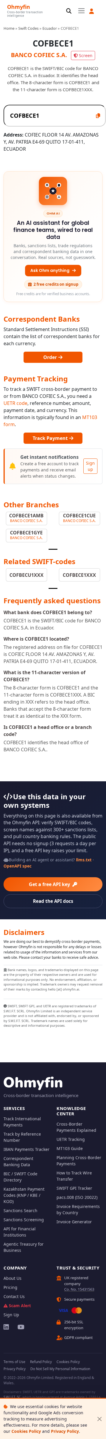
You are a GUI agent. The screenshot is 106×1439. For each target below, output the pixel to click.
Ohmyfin (18, 6)
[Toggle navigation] (81, 11)
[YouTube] (20, 1327)
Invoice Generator (74, 1221)
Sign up (90, 466)
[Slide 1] (53, 549)
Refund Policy (41, 1361)
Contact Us (14, 1296)
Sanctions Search (20, 1210)
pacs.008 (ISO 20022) (77, 1197)
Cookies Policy (26, 1431)
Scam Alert (20, 1305)
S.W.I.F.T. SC (12, 1397)
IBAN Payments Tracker (26, 1149)
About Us (12, 1278)
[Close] (99, 1419)
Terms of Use (14, 1361)
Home (9, 28)
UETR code (15, 403)
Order (50, 357)
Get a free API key (50, 884)
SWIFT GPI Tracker (74, 1188)
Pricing (10, 1287)
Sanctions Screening (24, 1219)
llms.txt (84, 860)
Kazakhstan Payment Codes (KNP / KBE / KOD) (24, 1195)
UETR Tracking (71, 1139)
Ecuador (49, 28)
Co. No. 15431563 (79, 1289)
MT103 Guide (70, 1148)
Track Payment (51, 438)
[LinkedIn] (7, 1327)
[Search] (69, 11)
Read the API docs (53, 901)
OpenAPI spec (18, 866)
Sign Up (11, 1314)
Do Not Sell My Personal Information (60, 1368)
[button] (91, 11)
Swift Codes (28, 28)
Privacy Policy (65, 1431)
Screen (85, 55)
